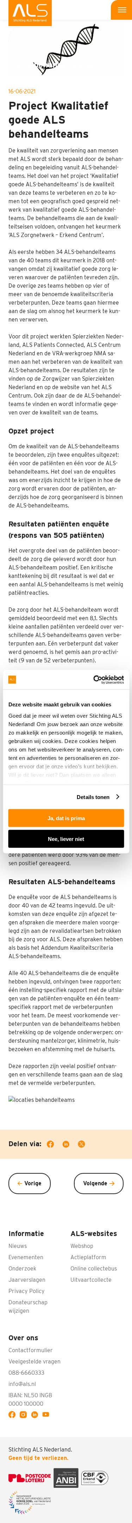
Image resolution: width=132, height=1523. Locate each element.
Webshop (81, 1246)
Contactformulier (30, 1350)
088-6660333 (26, 1372)
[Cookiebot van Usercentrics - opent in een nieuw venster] (94, 679)
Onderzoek (22, 1268)
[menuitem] (30, 13)
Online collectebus (93, 1268)
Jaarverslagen (26, 1280)
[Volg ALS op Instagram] (25, 1415)
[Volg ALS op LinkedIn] (36, 1415)
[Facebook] (54, 1145)
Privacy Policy (26, 1291)
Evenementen (25, 1257)
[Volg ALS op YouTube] (47, 1415)
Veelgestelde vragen (34, 1361)
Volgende (95, 1183)
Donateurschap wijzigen (28, 1306)
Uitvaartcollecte (91, 1280)
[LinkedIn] (70, 1145)
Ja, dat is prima (66, 818)
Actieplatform (88, 1257)
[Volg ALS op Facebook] (13, 1415)
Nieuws (17, 1246)
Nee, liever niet (66, 839)
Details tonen (93, 797)
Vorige (33, 1183)
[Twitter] (86, 1145)
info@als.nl (22, 1384)
